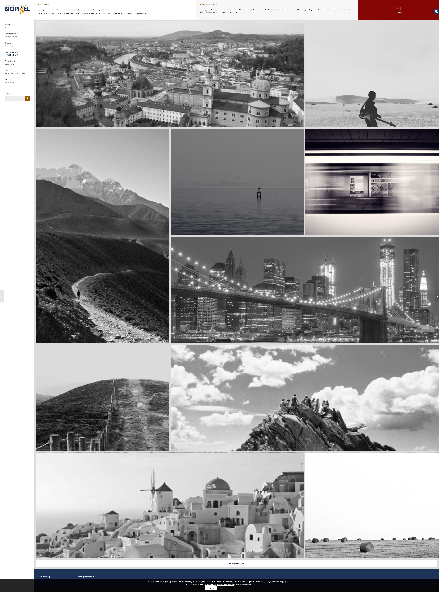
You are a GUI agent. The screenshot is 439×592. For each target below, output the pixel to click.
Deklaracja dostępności (85, 577)
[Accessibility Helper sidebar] (436, 11)
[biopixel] (17, 10)
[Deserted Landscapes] (2, 296)
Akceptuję (210, 588)
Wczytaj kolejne (236, 564)
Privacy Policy (45, 577)
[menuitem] (17, 26)
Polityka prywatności (225, 588)
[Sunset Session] (437, 296)
